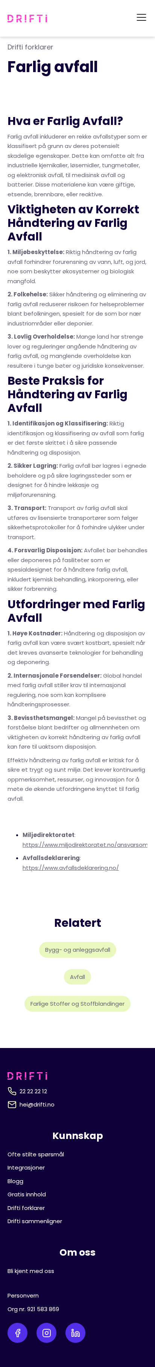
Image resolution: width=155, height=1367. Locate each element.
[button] (141, 18)
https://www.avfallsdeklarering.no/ (71, 868)
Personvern (23, 1295)
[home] (27, 18)
